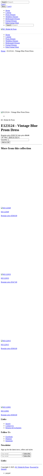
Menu (4, 6)
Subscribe (27, 456)
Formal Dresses (11, 21)
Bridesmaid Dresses (13, 19)
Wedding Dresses (12, 17)
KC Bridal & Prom (22, 467)
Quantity (4, 140)
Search (8, 424)
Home (8, 11)
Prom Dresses (10, 15)
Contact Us (10, 426)
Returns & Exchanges (13, 428)
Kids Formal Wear (12, 23)
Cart (3, 4)
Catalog (8, 13)
